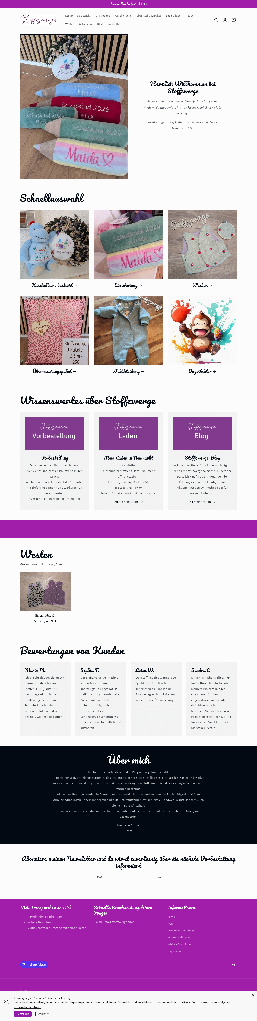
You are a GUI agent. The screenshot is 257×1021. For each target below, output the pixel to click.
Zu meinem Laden (126, 501)
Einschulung (126, 285)
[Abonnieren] (159, 877)
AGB (170, 923)
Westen (200, 285)
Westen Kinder (45, 616)
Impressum (174, 951)
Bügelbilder (199, 371)
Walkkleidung (126, 371)
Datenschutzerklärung (181, 930)
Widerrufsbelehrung (180, 944)
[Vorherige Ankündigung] (21, 4)
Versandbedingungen (181, 937)
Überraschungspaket (52, 371)
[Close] (253, 995)
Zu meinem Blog (200, 501)
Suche (171, 916)
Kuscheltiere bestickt (52, 285)
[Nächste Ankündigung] (236, 4)
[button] (174, 16)
